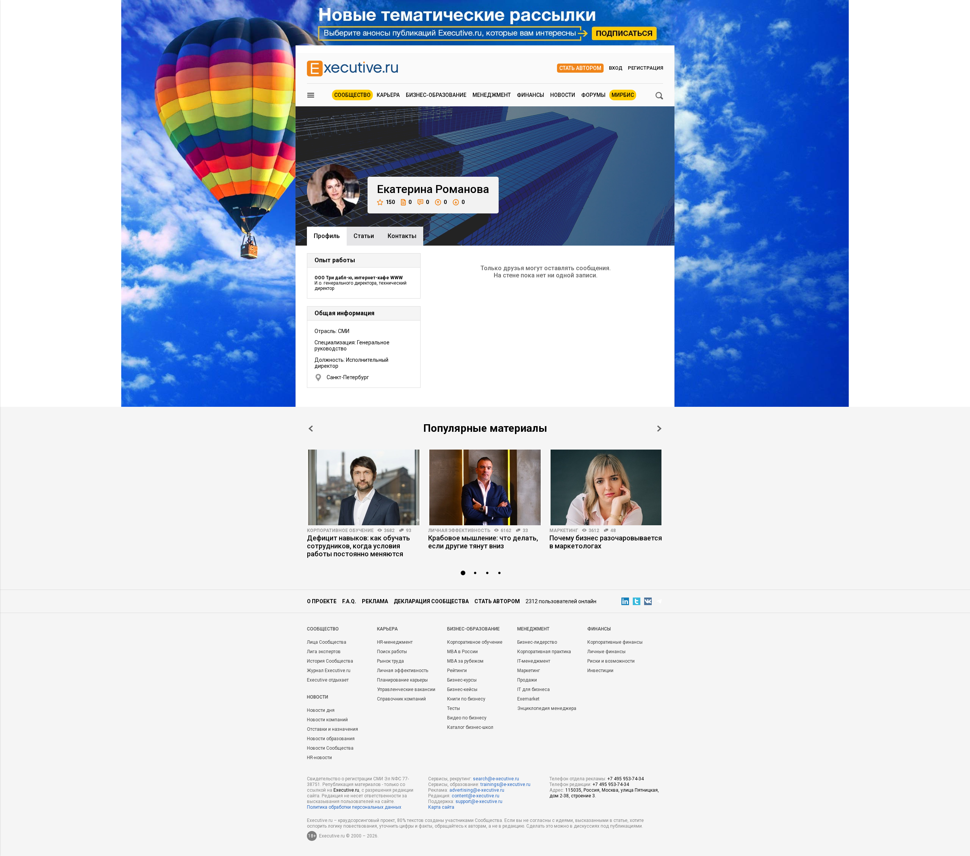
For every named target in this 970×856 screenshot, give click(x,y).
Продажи (527, 680)
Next (659, 428)
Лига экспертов (324, 651)
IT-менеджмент (533, 661)
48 (613, 530)
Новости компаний (327, 719)
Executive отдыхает (328, 680)
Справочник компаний (401, 699)
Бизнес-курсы (462, 680)
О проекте (321, 601)
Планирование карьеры (402, 680)
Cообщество (323, 629)
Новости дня (321, 710)
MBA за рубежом (465, 661)
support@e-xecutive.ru (478, 801)
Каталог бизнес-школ (470, 727)
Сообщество (352, 95)
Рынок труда (390, 661)
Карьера (388, 95)
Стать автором (580, 68)
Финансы (530, 95)
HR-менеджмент (395, 642)
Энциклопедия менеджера (546, 708)
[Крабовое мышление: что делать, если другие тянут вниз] (485, 487)
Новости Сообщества (330, 748)
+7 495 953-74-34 (625, 778)
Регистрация (645, 68)
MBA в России (462, 651)
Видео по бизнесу (467, 718)
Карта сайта (441, 807)
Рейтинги (457, 670)
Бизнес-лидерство (537, 642)
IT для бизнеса (533, 689)
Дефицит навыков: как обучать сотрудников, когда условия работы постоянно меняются (358, 546)
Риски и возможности (611, 661)
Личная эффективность (459, 530)
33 (525, 530)
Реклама (375, 601)
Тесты (453, 708)
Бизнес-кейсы (462, 689)
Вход (616, 68)
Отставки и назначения (332, 729)
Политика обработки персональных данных (354, 807)
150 (390, 202)
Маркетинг (563, 530)
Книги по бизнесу (466, 699)
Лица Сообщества (326, 642)
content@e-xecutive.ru (475, 795)
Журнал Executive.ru (328, 670)
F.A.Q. (349, 601)
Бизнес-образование (436, 95)
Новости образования (331, 738)
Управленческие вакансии (406, 689)
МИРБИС (623, 95)
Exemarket (528, 699)
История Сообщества (330, 661)
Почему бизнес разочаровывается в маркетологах (605, 542)
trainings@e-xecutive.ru (505, 784)
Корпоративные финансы (615, 642)
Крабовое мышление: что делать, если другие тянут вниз (483, 542)
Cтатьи (364, 236)
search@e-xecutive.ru (496, 778)
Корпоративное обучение (340, 530)
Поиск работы (392, 651)
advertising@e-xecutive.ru (476, 790)
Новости (562, 95)
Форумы (593, 95)
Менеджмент (491, 95)
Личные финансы (606, 651)
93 (408, 530)
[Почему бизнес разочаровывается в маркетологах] (606, 487)
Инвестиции (600, 670)
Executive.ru (346, 790)
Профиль (327, 236)
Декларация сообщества (431, 601)
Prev (310, 428)
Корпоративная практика (544, 651)
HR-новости (319, 757)
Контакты (402, 236)
